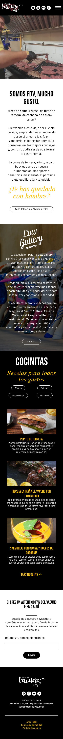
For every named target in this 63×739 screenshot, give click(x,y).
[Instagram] (38, 8)
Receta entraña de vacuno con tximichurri (31, 494)
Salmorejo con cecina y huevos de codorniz (31, 550)
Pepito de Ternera (31, 439)
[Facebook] (33, 8)
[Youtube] (43, 8)
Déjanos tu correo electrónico (25, 638)
